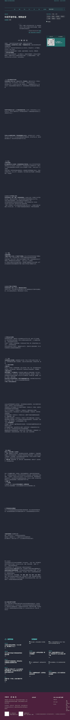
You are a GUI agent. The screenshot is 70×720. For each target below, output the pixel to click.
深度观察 (6, 19)
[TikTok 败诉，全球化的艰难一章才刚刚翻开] (37, 645)
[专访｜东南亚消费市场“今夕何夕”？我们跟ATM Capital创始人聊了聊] (57, 645)
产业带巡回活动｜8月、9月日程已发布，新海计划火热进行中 (18, 567)
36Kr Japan (55, 701)
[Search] (64, 9)
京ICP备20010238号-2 (50, 714)
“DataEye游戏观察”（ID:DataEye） (21, 562)
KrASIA (54, 704)
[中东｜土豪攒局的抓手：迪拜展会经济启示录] (37, 665)
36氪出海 (55, 699)
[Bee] (24, 40)
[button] (11, 697)
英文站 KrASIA (56, 0)
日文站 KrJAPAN (62, 0)
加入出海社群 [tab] (60, 36)
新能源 (53, 16)
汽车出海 (48, 16)
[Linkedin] (27, 40)
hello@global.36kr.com (9, 707)
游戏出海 (58, 18)
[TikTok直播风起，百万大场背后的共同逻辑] (57, 665)
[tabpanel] (56, 42)
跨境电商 (57, 16)
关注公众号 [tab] (51, 36)
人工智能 (48, 18)
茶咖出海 (62, 16)
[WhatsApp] (21, 40)
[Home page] (35, 4)
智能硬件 (53, 18)
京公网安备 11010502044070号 (60, 714)
